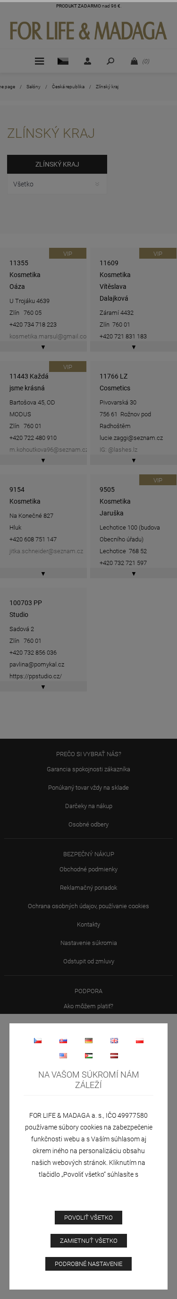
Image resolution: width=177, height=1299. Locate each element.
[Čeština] (37, 1040)
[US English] (63, 1055)
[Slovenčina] (63, 1040)
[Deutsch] (88, 1040)
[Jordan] (88, 1055)
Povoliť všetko (88, 1217)
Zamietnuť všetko (89, 1240)
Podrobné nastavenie (88, 1263)
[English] (114, 1040)
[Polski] (139, 1040)
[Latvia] (114, 1055)
